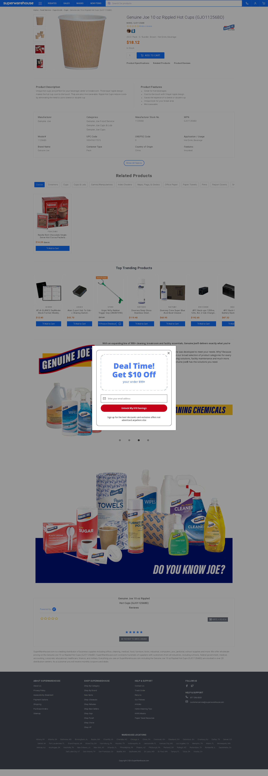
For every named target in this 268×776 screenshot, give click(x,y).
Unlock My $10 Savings (134, 408)
